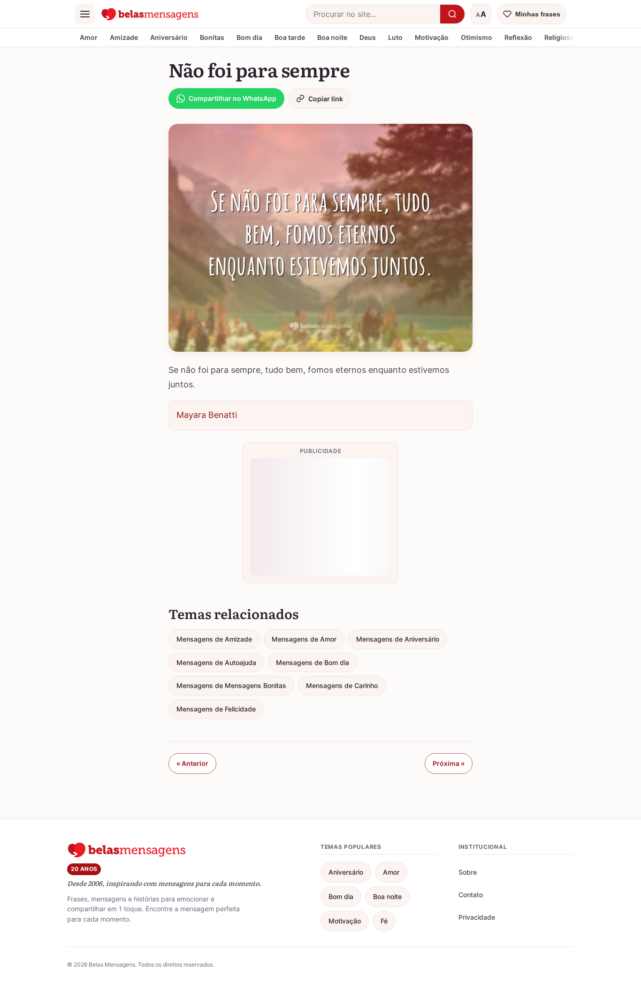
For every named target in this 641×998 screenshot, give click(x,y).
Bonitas (212, 37)
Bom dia (249, 37)
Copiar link (325, 99)
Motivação (432, 37)
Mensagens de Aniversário (397, 639)
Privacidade (476, 917)
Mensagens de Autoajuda (216, 662)
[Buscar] (452, 14)
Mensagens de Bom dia (312, 662)
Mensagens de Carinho (342, 685)
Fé (384, 921)
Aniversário (169, 37)
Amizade (124, 37)
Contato (470, 895)
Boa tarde (290, 37)
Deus (367, 37)
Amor (89, 37)
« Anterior (192, 763)
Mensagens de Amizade (214, 639)
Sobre (467, 872)
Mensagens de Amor (304, 639)
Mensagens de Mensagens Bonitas (231, 685)
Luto (395, 37)
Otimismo (476, 37)
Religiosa (559, 37)
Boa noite (332, 37)
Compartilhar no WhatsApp (232, 98)
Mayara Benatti (206, 415)
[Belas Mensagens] (150, 14)
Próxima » (449, 763)
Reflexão (518, 37)
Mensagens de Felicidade (216, 709)
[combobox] (373, 14)
